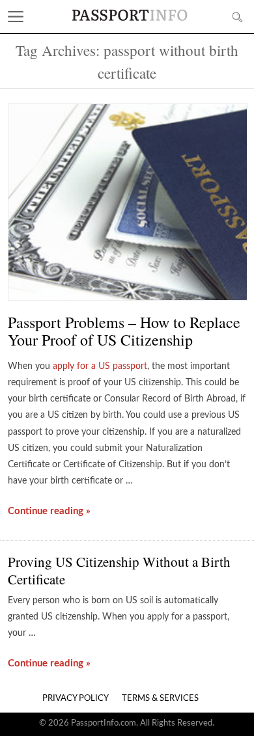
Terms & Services (160, 698)
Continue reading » (49, 511)
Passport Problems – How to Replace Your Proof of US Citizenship (124, 331)
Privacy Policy (75, 698)
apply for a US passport (100, 366)
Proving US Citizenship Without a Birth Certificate (119, 570)
